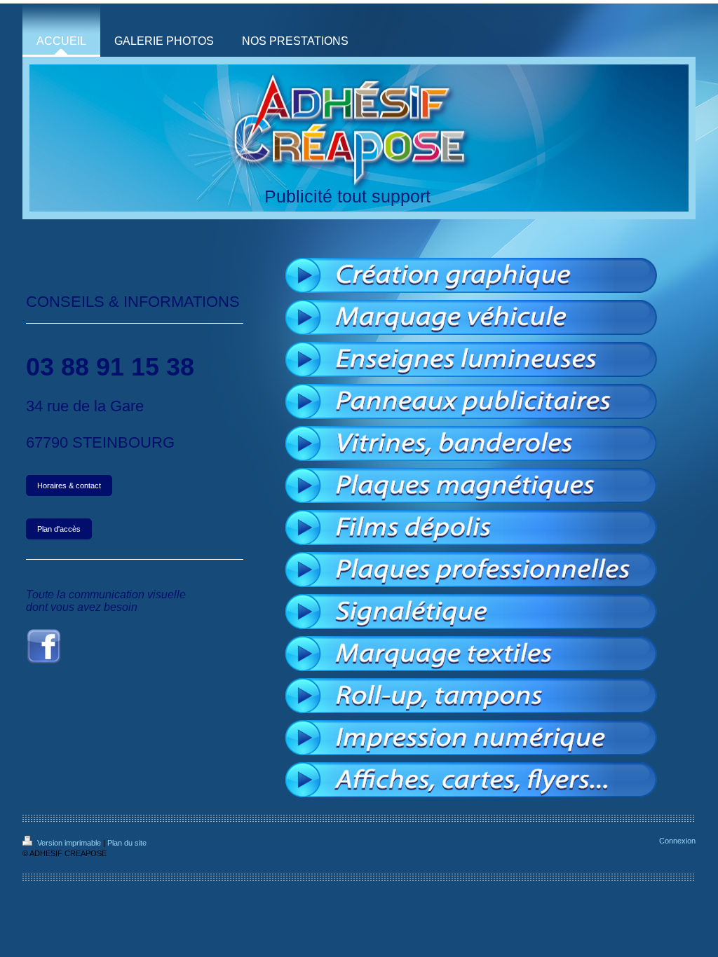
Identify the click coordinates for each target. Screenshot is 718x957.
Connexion (677, 840)
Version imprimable (69, 843)
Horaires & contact (69, 485)
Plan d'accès (59, 529)
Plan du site (127, 843)
